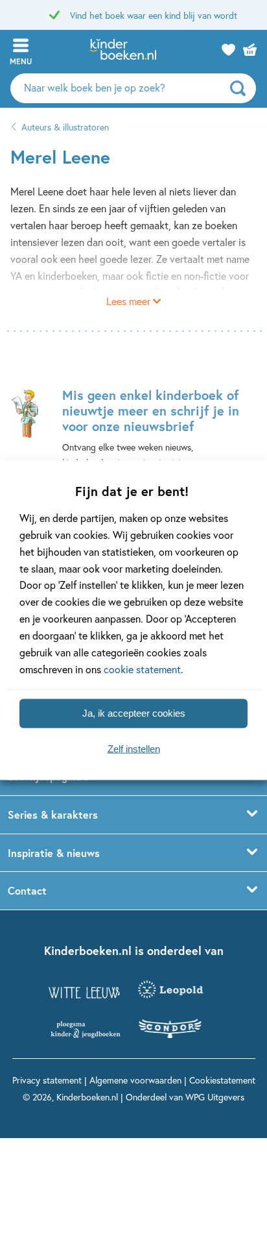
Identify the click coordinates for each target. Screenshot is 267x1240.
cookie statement (142, 669)
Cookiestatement (222, 1080)
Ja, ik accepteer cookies (133, 713)
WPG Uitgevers (214, 1097)
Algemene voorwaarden (135, 1080)
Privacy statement (47, 1080)
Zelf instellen (134, 748)
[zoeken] (241, 88)
